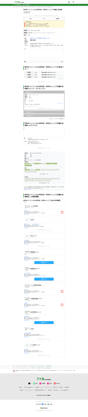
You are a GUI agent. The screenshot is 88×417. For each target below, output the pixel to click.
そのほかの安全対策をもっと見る (44, 182)
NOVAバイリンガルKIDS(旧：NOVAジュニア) (40, 38)
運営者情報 (67, 387)
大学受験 (43, 383)
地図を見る (27, 214)
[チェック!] (62, 213)
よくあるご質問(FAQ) (64, 390)
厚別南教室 (26, 349)
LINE (36, 383)
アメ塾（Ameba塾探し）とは (28, 387)
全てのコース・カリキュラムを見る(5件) (56, 118)
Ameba (39, 404)
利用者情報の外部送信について (41, 390)
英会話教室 (18, 6)
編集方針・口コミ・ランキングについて (43, 387)
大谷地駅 (30, 6)
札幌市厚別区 (26, 6)
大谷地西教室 (26, 240)
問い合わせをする (27, 189)
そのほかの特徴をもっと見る (44, 173)
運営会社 (50, 390)
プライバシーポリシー (29, 390)
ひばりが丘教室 (27, 273)
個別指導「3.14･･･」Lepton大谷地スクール (32, 224)
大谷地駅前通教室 (27, 333)
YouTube (58, 383)
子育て (50, 383)
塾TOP (14, 6)
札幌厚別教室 (26, 316)
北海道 (22, 6)
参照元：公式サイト (61, 103)
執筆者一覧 (55, 387)
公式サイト (44, 262)
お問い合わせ (55, 390)
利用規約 (21, 390)
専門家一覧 (61, 387)
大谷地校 (25, 210)
